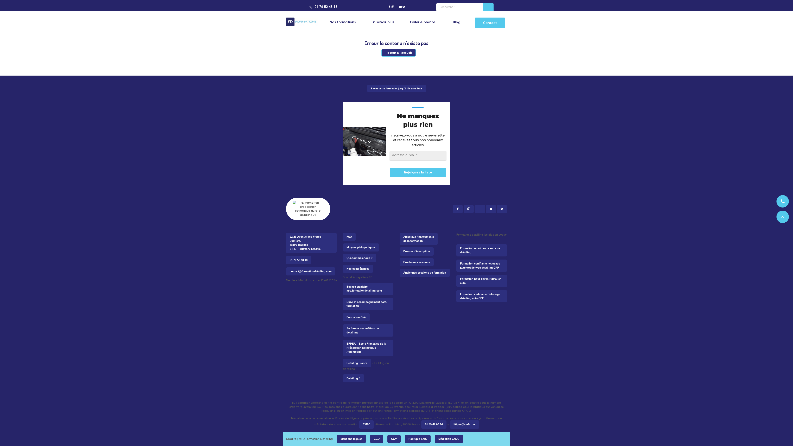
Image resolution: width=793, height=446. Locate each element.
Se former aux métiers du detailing (363, 330)
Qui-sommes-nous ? (360, 258)
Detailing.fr (354, 378)
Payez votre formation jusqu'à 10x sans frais (396, 88)
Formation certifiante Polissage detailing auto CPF (480, 296)
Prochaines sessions (416, 262)
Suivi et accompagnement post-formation (367, 304)
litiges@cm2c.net (464, 424)
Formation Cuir (356, 317)
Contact (490, 23)
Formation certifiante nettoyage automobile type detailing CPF (480, 265)
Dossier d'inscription (416, 251)
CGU (377, 438)
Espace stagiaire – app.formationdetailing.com (364, 288)
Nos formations (343, 22)
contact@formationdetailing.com (311, 271)
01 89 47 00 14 (434, 424)
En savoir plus (383, 22)
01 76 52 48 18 (326, 7)
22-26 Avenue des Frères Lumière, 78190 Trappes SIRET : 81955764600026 (305, 242)
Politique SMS (417, 438)
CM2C (366, 424)
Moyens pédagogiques (361, 247)
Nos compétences (358, 268)
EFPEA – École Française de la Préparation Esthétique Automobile (366, 347)
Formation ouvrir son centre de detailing (480, 250)
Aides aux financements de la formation (418, 238)
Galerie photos (423, 22)
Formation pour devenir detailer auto (480, 281)
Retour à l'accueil (399, 52)
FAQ (349, 236)
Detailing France (357, 363)
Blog (456, 22)
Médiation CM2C (448, 438)
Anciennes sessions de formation (424, 272)
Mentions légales (351, 438)
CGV (394, 438)
